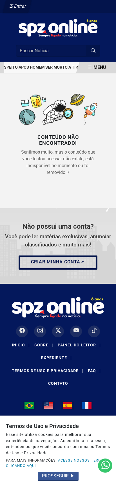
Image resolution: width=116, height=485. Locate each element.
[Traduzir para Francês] (87, 405)
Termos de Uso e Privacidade (47, 370)
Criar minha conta (55, 262)
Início (21, 345)
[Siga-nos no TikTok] (94, 331)
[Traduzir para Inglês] (48, 405)
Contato (58, 383)
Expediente (56, 357)
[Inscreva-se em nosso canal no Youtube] (76, 331)
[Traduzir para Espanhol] (67, 405)
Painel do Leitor (79, 345)
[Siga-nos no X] (58, 331)
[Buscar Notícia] (93, 51)
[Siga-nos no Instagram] (40, 331)
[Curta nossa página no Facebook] (22, 331)
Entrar (19, 6)
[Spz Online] (58, 27)
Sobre (43, 345)
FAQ (94, 370)
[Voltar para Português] (29, 405)
